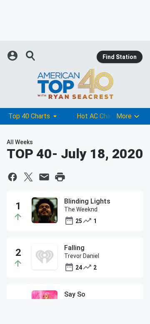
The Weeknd (81, 209)
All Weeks (20, 142)
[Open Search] (31, 56)
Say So (74, 294)
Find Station (119, 57)
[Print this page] (60, 177)
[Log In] (13, 56)
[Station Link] (75, 84)
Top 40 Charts (29, 116)
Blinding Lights (87, 201)
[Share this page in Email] (44, 177)
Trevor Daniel (81, 256)
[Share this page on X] (28, 177)
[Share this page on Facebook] (12, 177)
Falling (74, 248)
